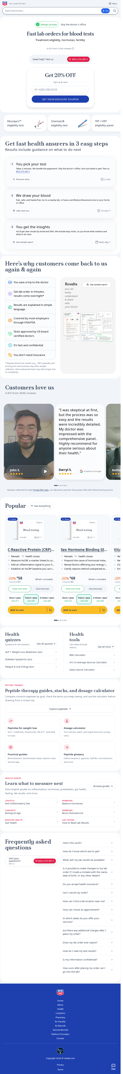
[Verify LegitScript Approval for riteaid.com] (60, 1050)
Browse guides (101, 786)
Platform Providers (60, 1034)
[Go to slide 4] (62, 485)
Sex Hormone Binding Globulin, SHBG (84, 549)
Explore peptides (58, 708)
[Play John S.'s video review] (45, 471)
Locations (60, 1013)
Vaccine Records (60, 1029)
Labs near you (22, 210)
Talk (107, 11)
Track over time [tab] (19, 588)
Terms (60, 1069)
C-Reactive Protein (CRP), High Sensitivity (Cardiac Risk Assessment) (31, 549)
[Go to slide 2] (58, 485)
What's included (44, 579)
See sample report (24, 242)
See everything (42, 505)
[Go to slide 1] (56, 485)
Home (60, 1000)
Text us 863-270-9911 (17, 3)
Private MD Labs (41, 489)
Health (60, 1009)
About (60, 1004)
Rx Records (60, 1025)
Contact (60, 1038)
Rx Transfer (60, 1021)
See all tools (104, 646)
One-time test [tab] (42, 588)
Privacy (60, 1064)
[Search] (114, 10)
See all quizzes (45, 643)
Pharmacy (60, 1017)
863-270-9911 (80, 59)
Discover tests (22, 179)
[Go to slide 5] (64, 485)
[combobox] (36, 89)
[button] (88, 325)
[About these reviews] (73, 48)
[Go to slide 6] (66, 485)
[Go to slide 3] (60, 485)
